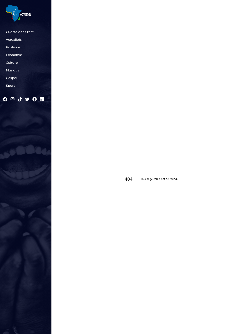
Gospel (11, 78)
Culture (12, 62)
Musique (12, 70)
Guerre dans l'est (20, 32)
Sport (10, 85)
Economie (14, 55)
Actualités (14, 39)
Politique (13, 47)
